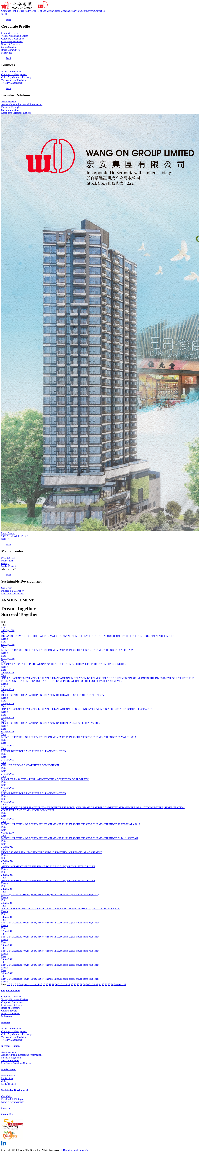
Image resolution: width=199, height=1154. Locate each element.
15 (40, 984)
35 (103, 984)
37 (109, 984)
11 (28, 984)
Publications (7, 560)
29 (84, 984)
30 (87, 984)
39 (115, 984)
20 (56, 984)
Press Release (8, 557)
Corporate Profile (9, 11)
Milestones (6, 52)
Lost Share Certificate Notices (16, 112)
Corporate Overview (11, 33)
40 (118, 984)
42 (124, 984)
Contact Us (99, 11)
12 (31, 984)
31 (90, 984)
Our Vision (6, 588)
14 (37, 984)
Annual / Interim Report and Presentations (21, 104)
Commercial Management (14, 74)
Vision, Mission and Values (14, 35)
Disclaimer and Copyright (75, 1150)
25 (72, 984)
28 (81, 984)
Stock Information (10, 110)
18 (50, 984)
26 (75, 984)
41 (121, 984)
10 (25, 984)
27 (78, 984)
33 (96, 984)
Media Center (53, 11)
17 (47, 984)
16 (44, 984)
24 (68, 984)
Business (23, 11)
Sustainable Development (73, 11)
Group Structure (9, 47)
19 (53, 984)
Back (8, 19)
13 (34, 984)
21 (59, 984)
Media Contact (8, 566)
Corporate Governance (12, 38)
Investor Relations (37, 11)
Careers (90, 11)
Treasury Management (12, 82)
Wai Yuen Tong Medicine (13, 80)
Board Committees (10, 50)
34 (100, 984)
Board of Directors (10, 44)
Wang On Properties (11, 71)
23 (65, 984)
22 (62, 984)
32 (93, 984)
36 (106, 984)
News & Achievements (12, 593)
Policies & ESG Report (12, 590)
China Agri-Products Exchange (16, 77)
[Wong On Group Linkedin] (3, 1144)
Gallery (5, 563)
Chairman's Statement (12, 41)
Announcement (8, 101)
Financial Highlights (11, 107)
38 (112, 984)
